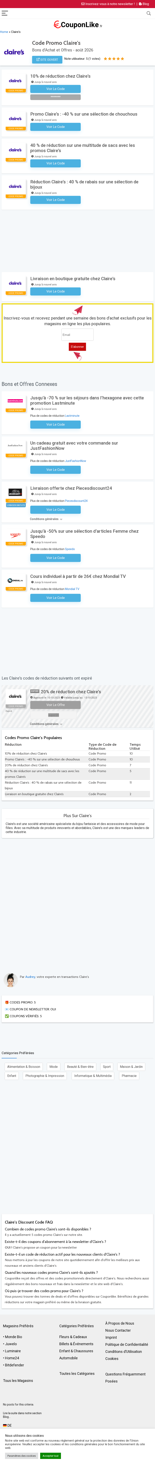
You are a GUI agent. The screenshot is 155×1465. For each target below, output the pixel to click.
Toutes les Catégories (77, 1373)
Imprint (111, 1337)
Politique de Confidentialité (126, 1344)
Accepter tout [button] (51, 1455)
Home (4, 32)
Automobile (68, 1358)
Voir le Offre (55, 705)
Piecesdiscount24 (76, 500)
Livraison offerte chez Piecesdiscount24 (71, 488)
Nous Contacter (118, 1330)
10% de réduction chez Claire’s (60, 76)
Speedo (70, 549)
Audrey (30, 977)
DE (9, 1425)
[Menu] (5, 13)
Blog (145, 4)
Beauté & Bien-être (80, 1067)
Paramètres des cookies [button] (21, 1455)
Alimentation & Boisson (23, 1067)
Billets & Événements (76, 1344)
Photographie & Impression (44, 1076)
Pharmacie (129, 1076)
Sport (107, 1067)
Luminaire (13, 1351)
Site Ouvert (49, 60)
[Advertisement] (78, 240)
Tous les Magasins (18, 1380)
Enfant (11, 1076)
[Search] (149, 13)
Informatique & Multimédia (93, 1076)
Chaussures (83, 1351)
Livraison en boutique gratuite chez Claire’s (72, 278)
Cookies (111, 1358)
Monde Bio (13, 1337)
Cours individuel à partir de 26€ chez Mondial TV (78, 576)
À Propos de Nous (119, 1323)
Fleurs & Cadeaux (73, 1337)
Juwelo (11, 1344)
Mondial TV (72, 589)
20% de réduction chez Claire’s (71, 691)
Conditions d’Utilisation (123, 1351)
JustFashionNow (75, 461)
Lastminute (72, 415)
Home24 (12, 1358)
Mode (53, 1067)
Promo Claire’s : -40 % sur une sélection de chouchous (83, 114)
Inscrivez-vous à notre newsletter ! (110, 4)
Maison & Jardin (131, 1067)
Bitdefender (14, 1365)
